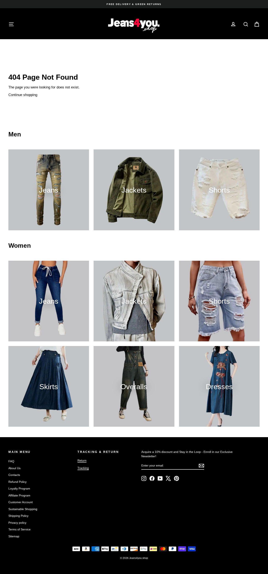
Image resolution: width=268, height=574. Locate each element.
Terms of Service (19, 529)
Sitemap (13, 536)
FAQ (11, 461)
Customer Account (20, 502)
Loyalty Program (19, 488)
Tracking (83, 468)
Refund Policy (17, 481)
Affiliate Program (19, 495)
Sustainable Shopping (22, 509)
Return (81, 460)
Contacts (14, 475)
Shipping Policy (18, 515)
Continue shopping (22, 95)
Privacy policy (17, 522)
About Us (14, 468)
